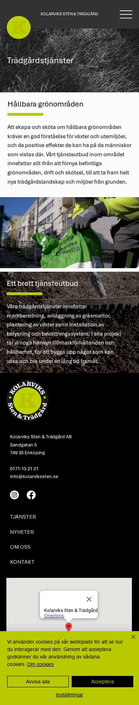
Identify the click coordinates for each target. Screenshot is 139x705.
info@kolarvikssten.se (34, 476)
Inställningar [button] (69, 695)
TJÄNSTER (23, 517)
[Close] (129, 641)
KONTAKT (22, 562)
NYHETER (22, 532)
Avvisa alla (38, 681)
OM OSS (20, 547)
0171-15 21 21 (24, 469)
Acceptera (102, 681)
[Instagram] (14, 494)
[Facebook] (31, 494)
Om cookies (40, 664)
